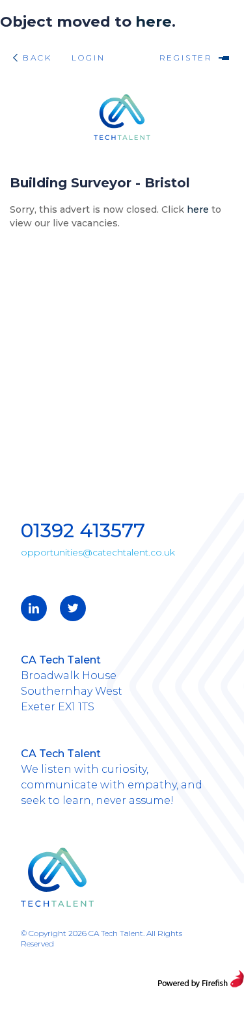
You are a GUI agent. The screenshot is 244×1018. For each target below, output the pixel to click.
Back (37, 57)
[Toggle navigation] (224, 58)
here (153, 21)
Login (88, 57)
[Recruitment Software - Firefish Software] (200, 978)
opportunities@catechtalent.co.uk (98, 552)
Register (180, 57)
